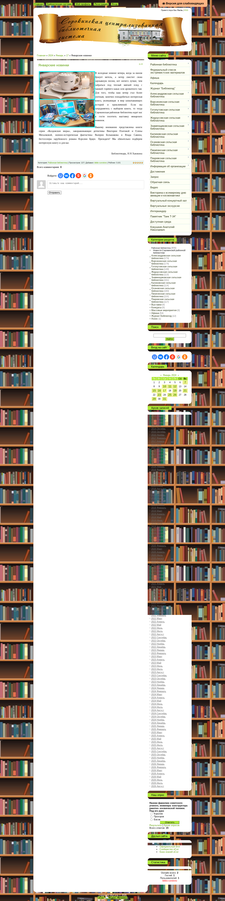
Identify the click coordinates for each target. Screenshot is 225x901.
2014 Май (156, 425)
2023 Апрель (158, 659)
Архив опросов (171, 825)
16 (159, 390)
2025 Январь (158, 726)
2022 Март (156, 618)
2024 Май (156, 700)
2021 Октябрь (158, 602)
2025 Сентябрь (159, 751)
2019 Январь (158, 504)
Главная (38, 4)
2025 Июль (157, 745)
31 (164, 398)
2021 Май (156, 587)
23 (159, 394)
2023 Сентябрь (159, 675)
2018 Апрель (158, 476)
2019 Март (156, 511)
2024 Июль (157, 707)
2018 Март (156, 473)
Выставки (156, 304)
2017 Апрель (158, 441)
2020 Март (156, 549)
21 (185, 390)
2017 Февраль (158, 438)
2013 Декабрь (158, 416)
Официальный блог (170, 846)
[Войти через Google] (84, 175)
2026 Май (156, 776)
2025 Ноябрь (158, 757)
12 (174, 386)
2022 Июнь (157, 628)
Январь (59, 55)
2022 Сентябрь (159, 637)
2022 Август (157, 634)
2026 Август (157, 786)
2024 (50, 55)
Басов (157, 819)
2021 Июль (157, 593)
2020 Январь (158, 542)
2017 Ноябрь (158, 460)
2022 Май (156, 625)
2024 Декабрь (158, 723)
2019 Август (157, 526)
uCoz (101, 897)
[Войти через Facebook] (72, 175)
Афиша (155, 313)
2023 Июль (157, 669)
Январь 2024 (169, 375)
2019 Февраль (158, 507)
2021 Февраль (158, 577)
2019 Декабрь (158, 539)
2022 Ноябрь (158, 644)
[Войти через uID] (60, 175)
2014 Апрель (158, 422)
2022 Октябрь (158, 640)
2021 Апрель (158, 583)
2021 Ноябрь (158, 606)
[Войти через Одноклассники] (90, 175)
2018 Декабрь (158, 501)
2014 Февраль (158, 419)
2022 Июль (157, 631)
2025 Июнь (157, 742)
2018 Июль (157, 485)
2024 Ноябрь (158, 719)
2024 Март (156, 694)
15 (154, 390)
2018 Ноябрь (158, 498)
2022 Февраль (158, 615)
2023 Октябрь (158, 678)
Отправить (54, 192)
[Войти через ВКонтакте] (66, 175)
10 (164, 386)
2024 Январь (158, 688)
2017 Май (156, 444)
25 (169, 394)
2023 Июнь (157, 666)
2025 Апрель (158, 735)
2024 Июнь (157, 704)
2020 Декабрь (158, 571)
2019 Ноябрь (158, 536)
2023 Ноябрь (158, 681)
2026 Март (156, 770)
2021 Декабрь (158, 609)
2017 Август (157, 450)
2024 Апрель (158, 697)
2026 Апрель (158, 773)
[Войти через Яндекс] (78, 175)
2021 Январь (158, 574)
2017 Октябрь (158, 457)
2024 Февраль (158, 691)
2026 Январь (158, 764)
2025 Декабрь (158, 761)
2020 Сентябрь (159, 561)
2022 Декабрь (158, 647)
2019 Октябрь (158, 533)
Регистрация (101, 4)
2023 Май (156, 663)
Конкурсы (156, 307)
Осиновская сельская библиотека (163, 289)
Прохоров (159, 816)
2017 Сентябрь (159, 454)
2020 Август (157, 558)
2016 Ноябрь (158, 435)
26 (174, 394)
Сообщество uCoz (169, 849)
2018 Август (157, 488)
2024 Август (157, 710)
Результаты (155, 825)
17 (67, 55)
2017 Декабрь (158, 463)
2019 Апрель (158, 514)
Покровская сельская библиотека (162, 300)
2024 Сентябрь (159, 713)
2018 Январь (158, 466)
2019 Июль (157, 523)
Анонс (154, 318)
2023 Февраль (158, 653)
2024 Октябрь (158, 716)
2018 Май (156, 479)
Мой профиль (83, 4)
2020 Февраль (158, 545)
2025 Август (157, 748)
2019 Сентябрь (159, 530)
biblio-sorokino (100, 163)
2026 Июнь (157, 780)
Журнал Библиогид (161, 316)
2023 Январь (158, 650)
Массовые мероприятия (164, 310)
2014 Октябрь (158, 428)
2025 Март (156, 732)
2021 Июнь (157, 590)
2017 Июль (157, 447)
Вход (114, 4)
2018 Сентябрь (159, 492)
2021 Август (157, 596)
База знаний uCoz (169, 852)
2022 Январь (158, 612)
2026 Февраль (158, 767)
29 (154, 398)
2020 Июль (157, 555)
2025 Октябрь (158, 754)
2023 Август (157, 672)
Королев (158, 813)
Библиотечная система (59, 4)
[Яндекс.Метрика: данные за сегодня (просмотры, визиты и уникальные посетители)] (116, 897)
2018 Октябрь (158, 495)
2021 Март (156, 580)
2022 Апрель (158, 621)
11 (169, 386)
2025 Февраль (158, 729)
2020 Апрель (158, 552)
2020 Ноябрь (158, 568)
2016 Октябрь (158, 431)
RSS (186, 10)
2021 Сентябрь (159, 599)
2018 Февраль (158, 469)
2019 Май (156, 517)
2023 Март (156, 656)
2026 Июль (157, 783)
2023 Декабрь (158, 685)
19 (174, 390)
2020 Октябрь (158, 564)
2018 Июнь (157, 482)
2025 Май (156, 738)
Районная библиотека (57, 163)
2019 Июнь (157, 520)
